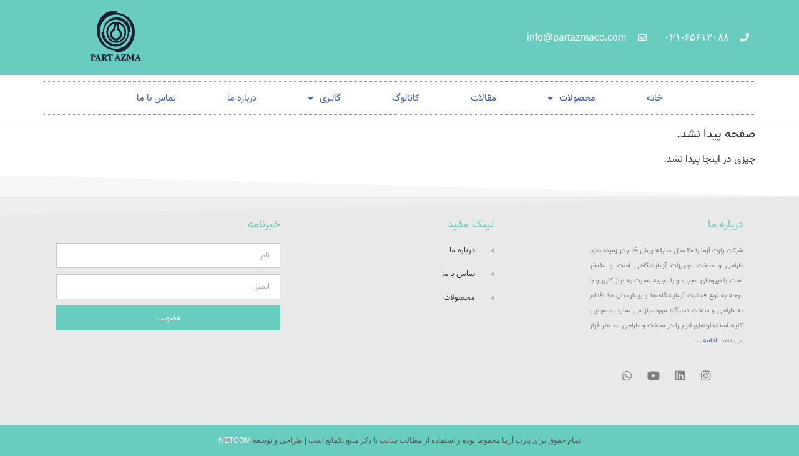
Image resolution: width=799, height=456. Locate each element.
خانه (655, 98)
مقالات (483, 98)
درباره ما (242, 98)
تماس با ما (156, 98)
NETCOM (234, 440)
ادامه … (707, 340)
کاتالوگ (405, 98)
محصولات (577, 98)
